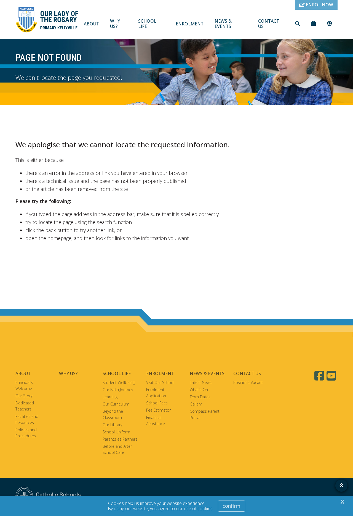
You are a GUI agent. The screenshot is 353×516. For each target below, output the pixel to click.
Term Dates (200, 396)
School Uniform (116, 432)
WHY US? (115, 23)
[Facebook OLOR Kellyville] (319, 375)
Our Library (112, 424)
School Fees (157, 403)
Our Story (23, 395)
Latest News (201, 382)
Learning (110, 396)
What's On (199, 389)
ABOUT (91, 24)
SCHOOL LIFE (147, 23)
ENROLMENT (190, 24)
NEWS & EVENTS (223, 23)
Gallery (196, 404)
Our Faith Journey (118, 389)
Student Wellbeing (119, 382)
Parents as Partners (120, 439)
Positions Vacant (248, 382)
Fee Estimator (158, 410)
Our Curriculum (116, 404)
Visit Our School (160, 382)
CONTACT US (268, 23)
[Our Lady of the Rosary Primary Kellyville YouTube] (332, 375)
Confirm (231, 505)
